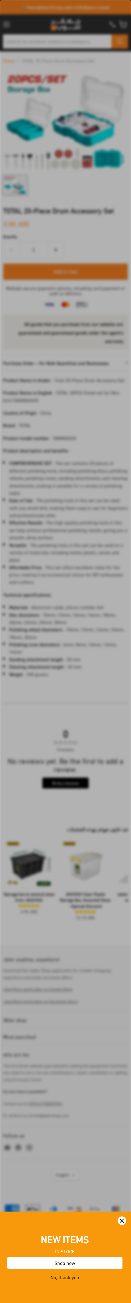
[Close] (122, 1220)
